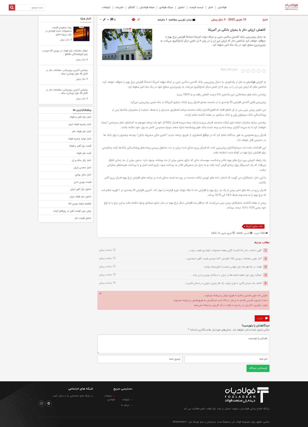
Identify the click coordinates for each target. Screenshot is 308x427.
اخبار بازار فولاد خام (81, 131)
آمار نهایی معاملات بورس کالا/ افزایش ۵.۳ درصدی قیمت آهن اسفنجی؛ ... (223, 258)
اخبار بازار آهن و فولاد (80, 117)
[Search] (12, 7)
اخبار (210, 7)
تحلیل (181, 7)
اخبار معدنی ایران (82, 168)
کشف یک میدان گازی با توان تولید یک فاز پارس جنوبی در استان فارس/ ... (222, 283)
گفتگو (131, 7)
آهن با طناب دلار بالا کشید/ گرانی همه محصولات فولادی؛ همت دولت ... (224, 250)
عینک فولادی (166, 7)
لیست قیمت (196, 7)
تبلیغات (106, 7)
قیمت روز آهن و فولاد (80, 146)
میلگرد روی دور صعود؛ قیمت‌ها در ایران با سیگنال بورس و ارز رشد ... (226, 275)
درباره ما (125, 405)
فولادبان (222, 7)
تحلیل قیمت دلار (83, 218)
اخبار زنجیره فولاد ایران (79, 124)
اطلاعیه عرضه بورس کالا (79, 204)
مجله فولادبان (147, 7)
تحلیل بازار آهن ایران (80, 189)
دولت (163, 82)
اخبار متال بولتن (83, 175)
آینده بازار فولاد (83, 153)
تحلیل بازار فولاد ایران (80, 196)
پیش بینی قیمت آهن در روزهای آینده (72, 211)
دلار (255, 87)
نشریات (119, 7)
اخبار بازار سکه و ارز (81, 160)
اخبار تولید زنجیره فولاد (79, 139)
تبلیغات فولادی (109, 397)
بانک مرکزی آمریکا (254, 226)
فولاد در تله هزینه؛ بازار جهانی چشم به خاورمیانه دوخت (233, 267)
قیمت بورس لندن (82, 182)
